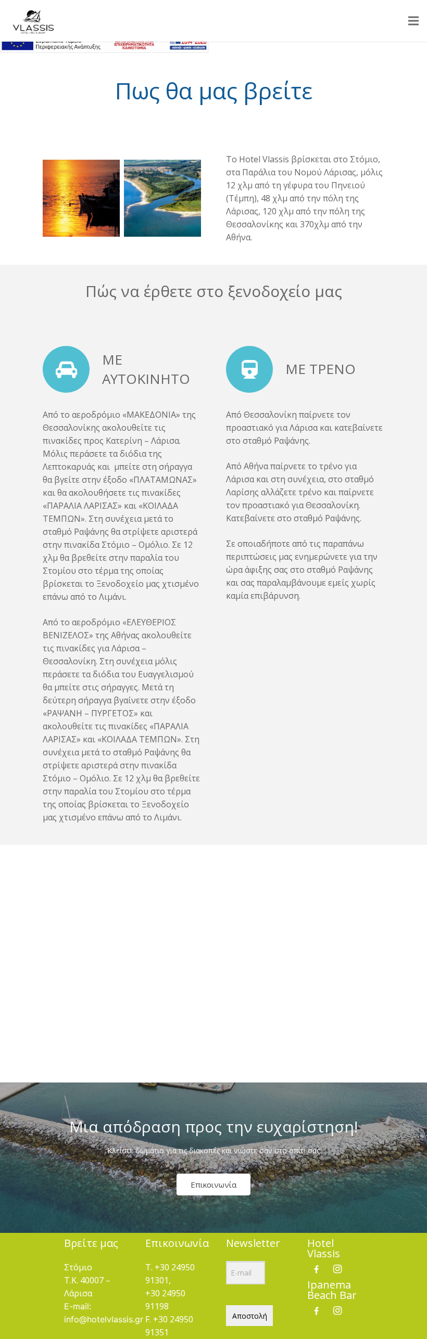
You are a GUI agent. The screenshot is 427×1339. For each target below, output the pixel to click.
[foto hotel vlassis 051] (81, 198)
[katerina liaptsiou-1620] (162, 198)
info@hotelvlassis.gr (103, 1319)
